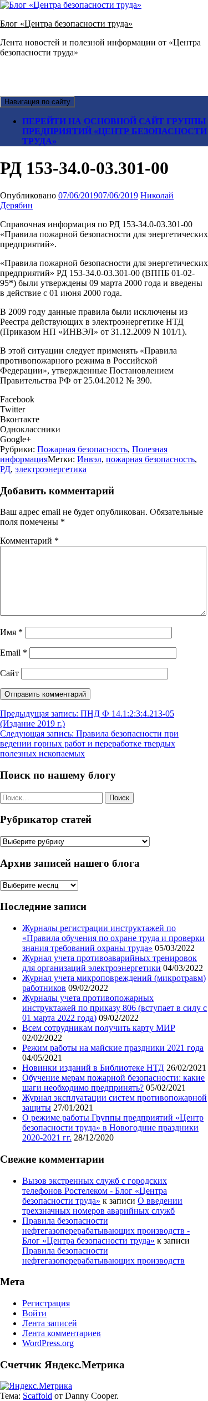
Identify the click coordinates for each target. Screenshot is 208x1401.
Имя (11, 632)
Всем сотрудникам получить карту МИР (98, 1027)
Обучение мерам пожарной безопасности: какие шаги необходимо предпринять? (113, 1082)
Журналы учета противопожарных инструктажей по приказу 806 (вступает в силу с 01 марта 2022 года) (114, 1007)
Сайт (9, 673)
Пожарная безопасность (82, 449)
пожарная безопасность (150, 459)
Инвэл (89, 459)
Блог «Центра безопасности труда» (66, 23)
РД (5, 469)
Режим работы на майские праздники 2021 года (113, 1047)
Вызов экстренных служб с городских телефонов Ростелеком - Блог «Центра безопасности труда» (94, 1190)
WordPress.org (48, 1343)
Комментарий (29, 540)
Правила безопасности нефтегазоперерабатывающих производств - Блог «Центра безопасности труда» (106, 1230)
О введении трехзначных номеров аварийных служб (102, 1205)
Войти (34, 1313)
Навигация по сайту (37, 102)
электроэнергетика (51, 469)
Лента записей (49, 1323)
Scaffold (37, 1395)
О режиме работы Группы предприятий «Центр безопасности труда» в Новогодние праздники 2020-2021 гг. (113, 1127)
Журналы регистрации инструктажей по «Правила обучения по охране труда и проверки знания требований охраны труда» (113, 938)
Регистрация (46, 1303)
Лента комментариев (61, 1333)
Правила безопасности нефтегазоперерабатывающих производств (103, 1255)
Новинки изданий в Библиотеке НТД (93, 1067)
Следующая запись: (89, 743)
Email (13, 652)
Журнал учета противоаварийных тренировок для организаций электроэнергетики (109, 963)
